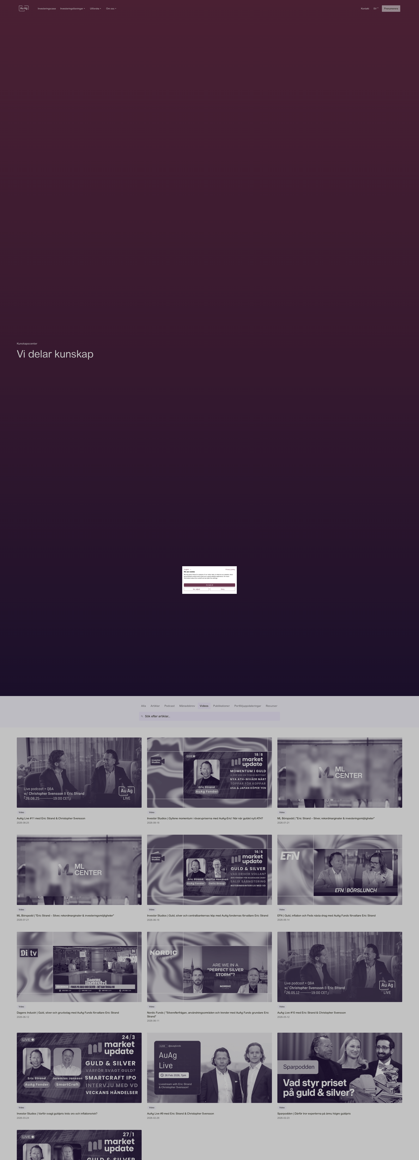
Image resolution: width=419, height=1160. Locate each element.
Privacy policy (230, 569)
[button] (187, 569)
